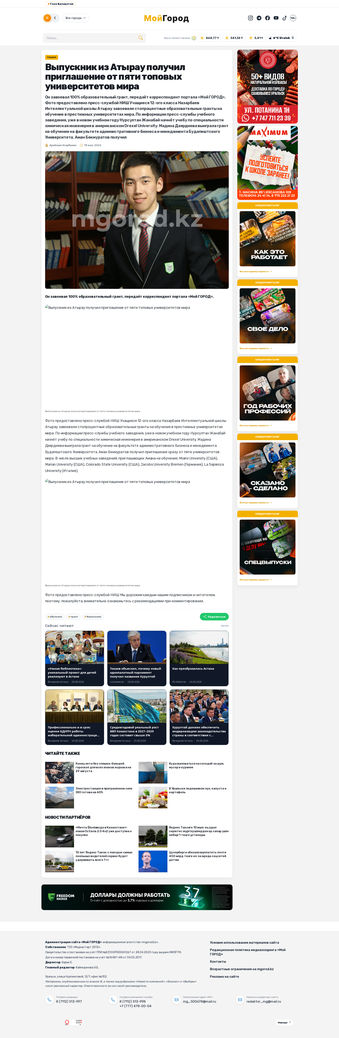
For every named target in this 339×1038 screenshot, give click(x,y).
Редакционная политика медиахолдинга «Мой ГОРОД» (248, 952)
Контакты (218, 961)
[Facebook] (267, 18)
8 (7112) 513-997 (69, 1001)
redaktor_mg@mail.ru (264, 1001)
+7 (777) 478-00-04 (135, 1006)
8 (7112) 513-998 (133, 1001)
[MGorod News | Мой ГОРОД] (169, 18)
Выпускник (94, 616)
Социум (51, 57)
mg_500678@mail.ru (199, 1001)
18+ (293, 18)
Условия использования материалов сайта (244, 942)
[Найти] (141, 38)
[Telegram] (259, 18)
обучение (56, 616)
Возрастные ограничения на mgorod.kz (242, 969)
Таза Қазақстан (60, 3)
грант (74, 616)
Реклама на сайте (224, 976)
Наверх (282, 1022)
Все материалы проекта (254, 271)
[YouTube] (276, 18)
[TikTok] (284, 18)
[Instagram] (250, 18)
